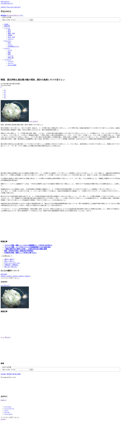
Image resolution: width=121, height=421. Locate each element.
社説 (9, 42)
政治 (9, 29)
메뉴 (4, 419)
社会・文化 (11, 37)
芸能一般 (10, 57)
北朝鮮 (10, 35)
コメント (10, 63)
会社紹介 (3, 374)
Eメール (6, 412)
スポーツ (10, 39)
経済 (9, 31)
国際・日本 (11, 33)
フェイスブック (9, 408)
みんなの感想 (12, 65)
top (1, 419)
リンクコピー (8, 414)
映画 (9, 54)
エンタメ (7, 48)
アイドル (10, 56)
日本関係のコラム (13, 46)
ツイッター (7, 406)
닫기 (21, 15)
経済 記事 (4, 274)
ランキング (7, 59)
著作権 (9, 374)
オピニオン (7, 41)
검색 (31, 20)
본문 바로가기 (5, 1)
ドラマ (10, 50)
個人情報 (18, 374)
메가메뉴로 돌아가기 (13, 15)
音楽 (9, 52)
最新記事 (7, 26)
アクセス (10, 61)
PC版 (13, 374)
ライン (6, 410)
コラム (10, 44)
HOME (6, 24)
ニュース (7, 28)
